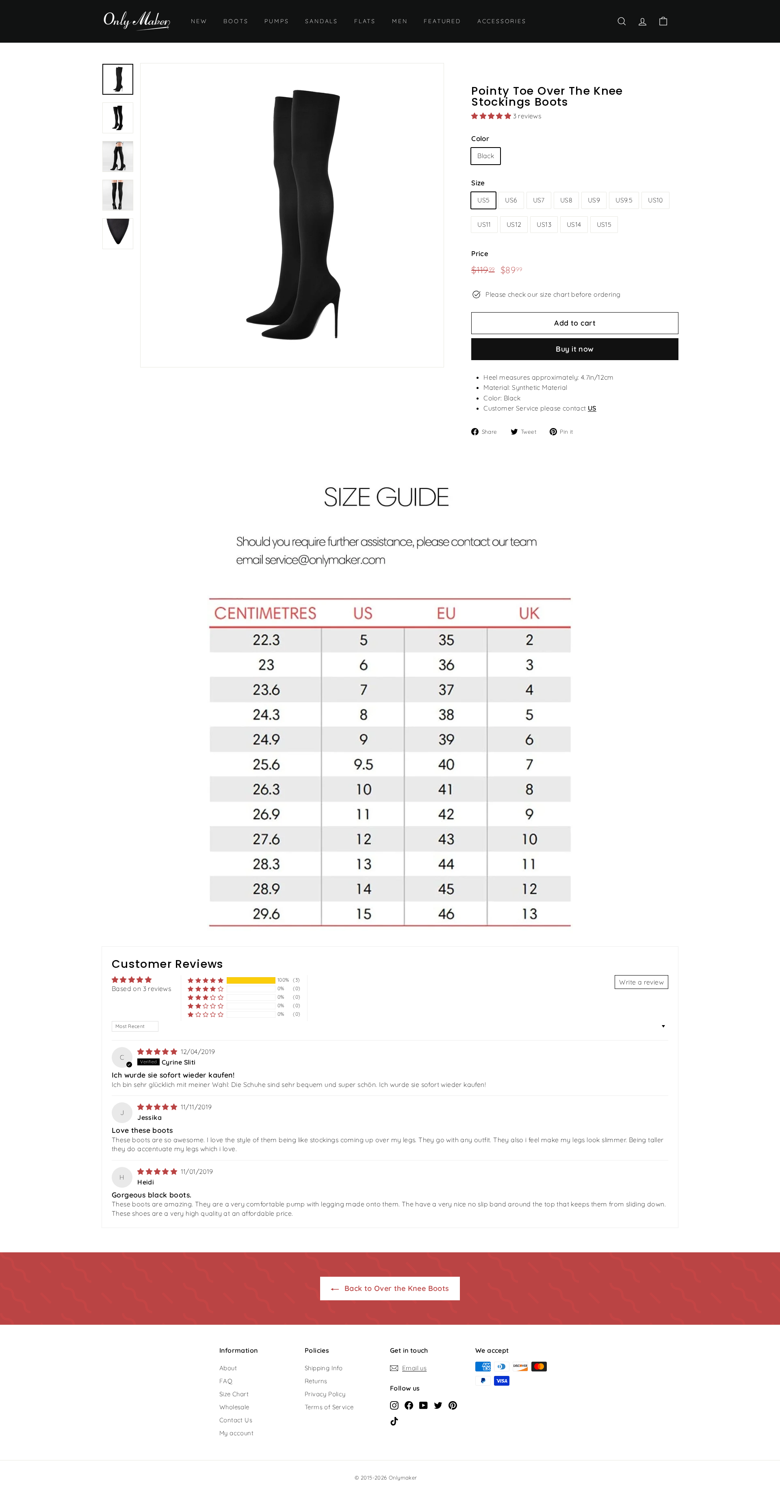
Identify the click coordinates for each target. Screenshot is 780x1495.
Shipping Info (323, 1368)
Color (480, 138)
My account (236, 1433)
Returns (316, 1381)
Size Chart (234, 1394)
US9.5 (624, 200)
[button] (492, 116)
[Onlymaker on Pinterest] (452, 1405)
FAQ (225, 1381)
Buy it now (575, 349)
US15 (604, 224)
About (228, 1368)
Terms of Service (329, 1407)
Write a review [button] (641, 982)
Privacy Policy (325, 1394)
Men (399, 21)
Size (478, 182)
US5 (483, 200)
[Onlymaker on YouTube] (423, 1405)
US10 (655, 200)
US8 (566, 200)
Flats (365, 21)
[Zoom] (292, 215)
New (199, 21)
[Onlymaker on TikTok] (394, 1420)
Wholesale (234, 1407)
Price (479, 253)
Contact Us (235, 1420)
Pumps (276, 21)
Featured (442, 21)
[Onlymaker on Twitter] (438, 1405)
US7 (539, 200)
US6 (511, 200)
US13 (544, 224)
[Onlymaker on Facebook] (409, 1405)
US (592, 408)
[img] (158, 1051)
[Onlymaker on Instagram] (394, 1405)
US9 (594, 200)
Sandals (321, 21)
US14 (574, 224)
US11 (484, 224)
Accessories (501, 21)
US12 (514, 224)
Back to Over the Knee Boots (395, 1288)
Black (485, 156)
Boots (235, 21)
